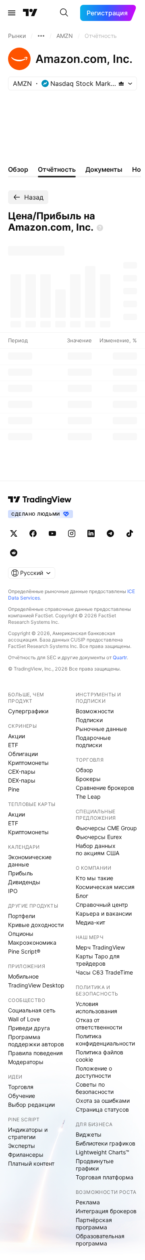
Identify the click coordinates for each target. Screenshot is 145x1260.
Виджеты (89, 1134)
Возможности (95, 711)
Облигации (23, 753)
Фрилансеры (26, 1154)
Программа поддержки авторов (36, 1040)
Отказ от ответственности (99, 1023)
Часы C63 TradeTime (104, 972)
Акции (16, 736)
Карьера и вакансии (104, 913)
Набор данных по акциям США (97, 849)
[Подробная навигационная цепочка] (41, 36)
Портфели (21, 915)
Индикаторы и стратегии (28, 1133)
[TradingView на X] (13, 533)
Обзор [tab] (18, 169)
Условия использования (96, 1007)
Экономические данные (30, 861)
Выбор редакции (31, 1104)
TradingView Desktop (36, 985)
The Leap (88, 796)
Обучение (21, 1095)
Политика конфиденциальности (105, 1040)
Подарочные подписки (93, 741)
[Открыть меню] (12, 13)
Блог (82, 895)
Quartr (120, 657)
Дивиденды (24, 882)
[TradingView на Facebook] (33, 533)
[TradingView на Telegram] (110, 533)
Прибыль (20, 873)
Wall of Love (24, 1019)
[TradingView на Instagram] (71, 533)
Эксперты (21, 1145)
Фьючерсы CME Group (106, 828)
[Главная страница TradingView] (30, 13)
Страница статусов (102, 1109)
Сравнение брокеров (105, 787)
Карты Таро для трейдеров (98, 960)
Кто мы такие (94, 878)
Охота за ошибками (103, 1100)
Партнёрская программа (94, 1223)
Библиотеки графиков (105, 1143)
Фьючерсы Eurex (99, 836)
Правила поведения (35, 1053)
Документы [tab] (103, 169)
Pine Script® (24, 951)
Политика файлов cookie (99, 1056)
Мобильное (23, 976)
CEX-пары (21, 771)
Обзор (84, 769)
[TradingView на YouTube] (52, 533)
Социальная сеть (32, 1010)
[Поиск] (64, 13)
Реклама (88, 1202)
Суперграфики (28, 711)
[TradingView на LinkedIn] (91, 533)
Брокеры (88, 778)
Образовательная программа (100, 1240)
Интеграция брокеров (106, 1211)
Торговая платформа (104, 1177)
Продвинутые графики (95, 1165)
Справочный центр (102, 904)
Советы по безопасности (95, 1088)
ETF (13, 744)
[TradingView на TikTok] (129, 533)
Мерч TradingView (100, 947)
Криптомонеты (28, 762)
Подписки (89, 719)
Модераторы (26, 1061)
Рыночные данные (101, 728)
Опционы (20, 933)
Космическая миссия (105, 886)
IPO (13, 890)
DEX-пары (21, 780)
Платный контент (31, 1163)
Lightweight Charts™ (102, 1152)
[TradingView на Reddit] (13, 552)
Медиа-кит (90, 922)
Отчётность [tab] (57, 169)
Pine (13, 789)
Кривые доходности (36, 924)
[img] (121, 83)
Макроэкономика (32, 942)
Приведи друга (29, 1028)
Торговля (20, 1086)
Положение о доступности (94, 1072)
